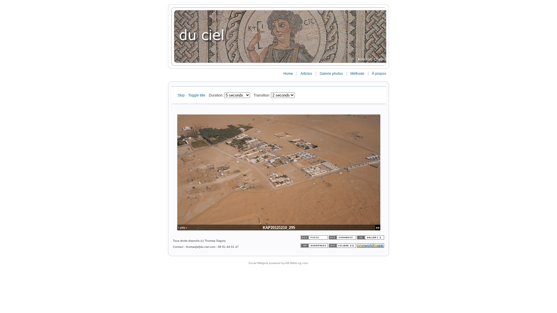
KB (377, 227)
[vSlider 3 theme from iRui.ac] (343, 246)
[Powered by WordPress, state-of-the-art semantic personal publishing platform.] (315, 246)
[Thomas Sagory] (278, 36)
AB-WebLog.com (296, 263)
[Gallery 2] (370, 238)
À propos (379, 74)
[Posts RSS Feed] (315, 238)
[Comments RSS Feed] (342, 238)
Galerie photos (331, 74)
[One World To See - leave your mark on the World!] (370, 246)
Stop (182, 95)
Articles (306, 74)
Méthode (357, 74)
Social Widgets (258, 263)
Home (288, 74)
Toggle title (197, 95)
